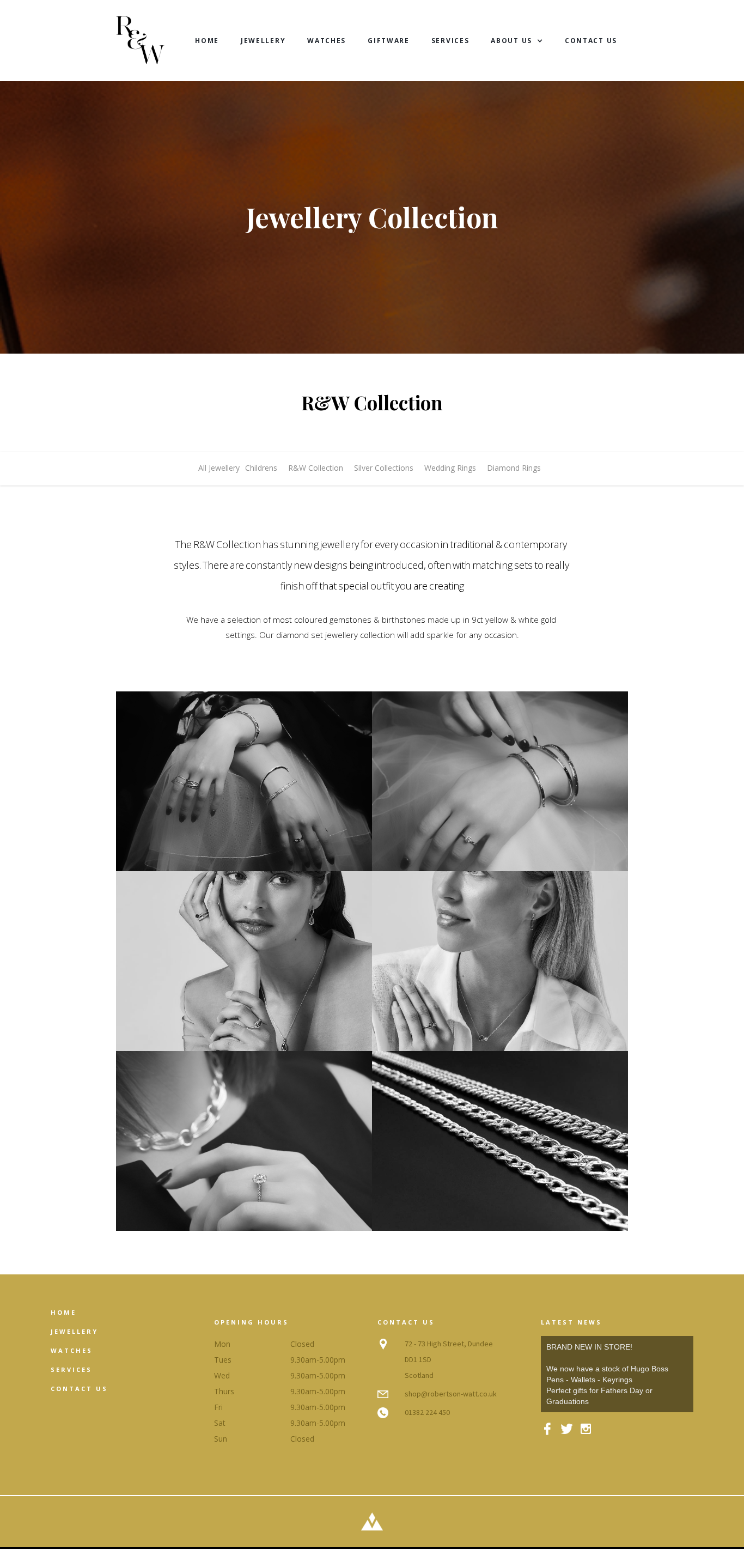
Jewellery (263, 40)
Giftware (389, 40)
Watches (326, 40)
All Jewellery (219, 468)
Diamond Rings (514, 468)
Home (207, 40)
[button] (517, 40)
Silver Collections (383, 468)
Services (450, 40)
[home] (140, 40)
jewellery (74, 1331)
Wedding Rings (450, 468)
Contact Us (591, 40)
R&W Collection (315, 468)
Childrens (261, 468)
